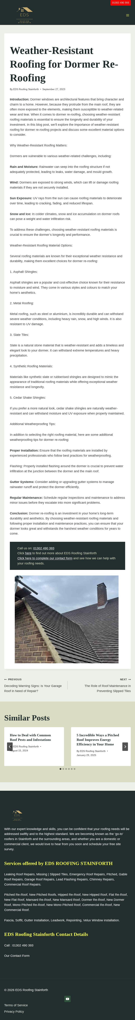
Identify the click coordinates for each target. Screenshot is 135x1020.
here (28, 553)
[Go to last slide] (10, 746)
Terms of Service (16, 1005)
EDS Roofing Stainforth (26, 89)
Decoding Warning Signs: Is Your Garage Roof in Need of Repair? (33, 685)
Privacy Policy (14, 1011)
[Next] (125, 746)
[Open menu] (127, 15)
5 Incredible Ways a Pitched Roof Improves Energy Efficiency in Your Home (98, 739)
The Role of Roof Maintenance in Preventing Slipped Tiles (108, 685)
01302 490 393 (120, 2)
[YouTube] (67, 999)
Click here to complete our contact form (44, 558)
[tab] (60, 769)
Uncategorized (20, 41)
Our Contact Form (17, 956)
